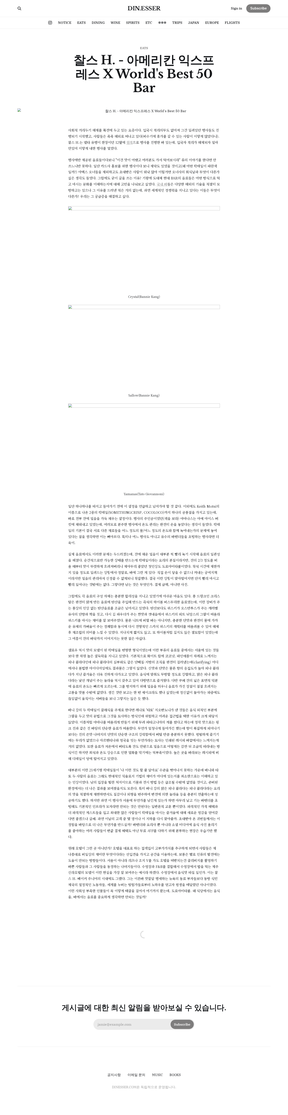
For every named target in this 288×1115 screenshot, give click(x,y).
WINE (115, 22)
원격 (129, 142)
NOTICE (64, 22)
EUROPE (212, 22)
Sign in (236, 8)
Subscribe (258, 8)
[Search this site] (19, 8)
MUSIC (157, 1075)
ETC (148, 22)
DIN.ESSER (144, 8)
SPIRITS (133, 22)
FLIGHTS (232, 22)
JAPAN (193, 22)
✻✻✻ (162, 22)
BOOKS (175, 1075)
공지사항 (114, 1075)
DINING (98, 22)
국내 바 (162, 184)
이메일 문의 (136, 1075)
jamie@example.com (144, 1024)
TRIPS (177, 22)
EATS (81, 22)
